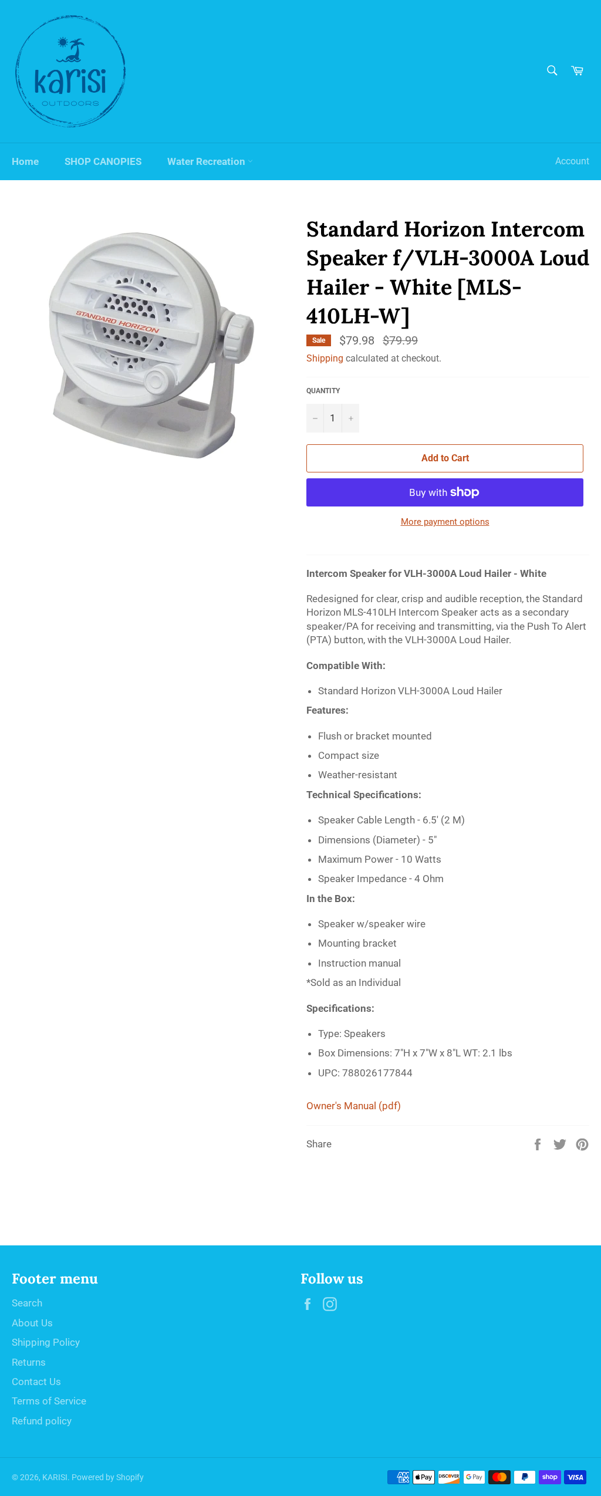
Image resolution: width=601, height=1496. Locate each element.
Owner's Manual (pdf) (353, 1106)
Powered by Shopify (108, 1477)
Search (27, 1303)
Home (25, 161)
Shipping (324, 358)
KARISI (54, 1477)
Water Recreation (207, 161)
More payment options (445, 521)
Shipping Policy (46, 1342)
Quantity (323, 391)
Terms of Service (49, 1401)
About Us (32, 1323)
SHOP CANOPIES (103, 161)
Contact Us (36, 1381)
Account (572, 161)
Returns (29, 1362)
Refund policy (42, 1421)
